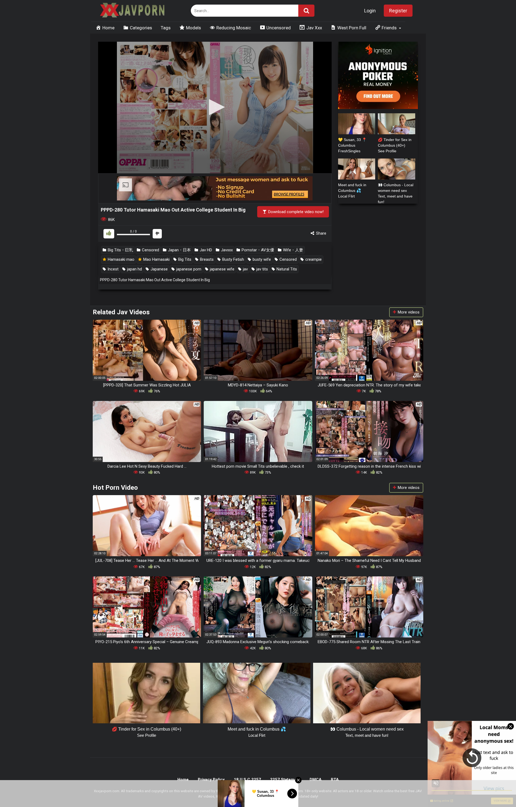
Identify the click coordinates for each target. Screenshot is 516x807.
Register (398, 10)
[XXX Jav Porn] (131, 11)
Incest (112, 269)
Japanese (158, 269)
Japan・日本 (179, 250)
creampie (313, 259)
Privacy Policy (211, 779)
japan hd (134, 269)
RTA (335, 779)
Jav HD (205, 250)
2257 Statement (285, 779)
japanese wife (221, 269)
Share (320, 233)
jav (245, 269)
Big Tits (184, 259)
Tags (166, 27)
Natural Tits (286, 269)
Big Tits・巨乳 (120, 250)
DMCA (316, 779)
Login (370, 10)
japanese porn (188, 269)
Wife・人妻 (292, 250)
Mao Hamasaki (156, 259)
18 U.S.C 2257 (247, 779)
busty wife (261, 259)
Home (183, 779)
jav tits (261, 269)
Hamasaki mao (120, 259)
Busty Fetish (232, 259)
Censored (150, 250)
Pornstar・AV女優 (257, 250)
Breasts (206, 259)
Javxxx (226, 250)
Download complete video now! (295, 211)
